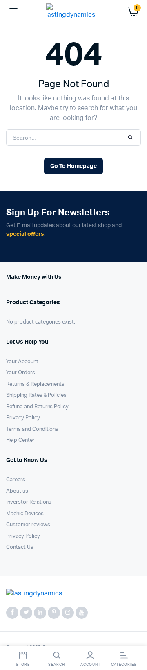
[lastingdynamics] (73, 11)
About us (17, 491)
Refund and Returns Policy (37, 407)
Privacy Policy (23, 418)
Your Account (22, 361)
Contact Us (19, 547)
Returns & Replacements (35, 384)
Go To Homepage (73, 166)
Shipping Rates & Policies (36, 395)
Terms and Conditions (32, 429)
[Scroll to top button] (134, 637)
